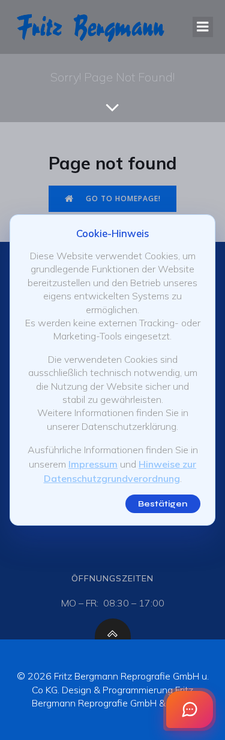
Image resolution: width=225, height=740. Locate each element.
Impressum (93, 464)
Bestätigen (163, 504)
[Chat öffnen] (189, 709)
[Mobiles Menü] (203, 27)
